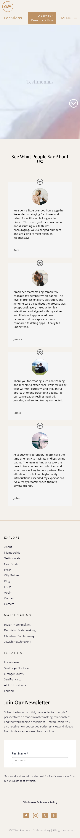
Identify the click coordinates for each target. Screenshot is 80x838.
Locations (13, 17)
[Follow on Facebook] (26, 815)
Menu (66, 18)
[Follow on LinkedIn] (54, 815)
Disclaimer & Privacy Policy (40, 802)
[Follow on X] (45, 815)
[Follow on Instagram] (35, 815)
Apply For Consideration (42, 18)
